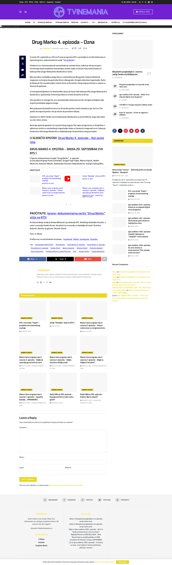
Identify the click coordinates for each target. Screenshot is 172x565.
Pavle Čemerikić (37, 251)
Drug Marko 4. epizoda (96, 245)
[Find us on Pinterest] (152, 2)
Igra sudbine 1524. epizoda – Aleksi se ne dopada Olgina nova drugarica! (139, 207)
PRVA (31, 2)
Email (22, 468)
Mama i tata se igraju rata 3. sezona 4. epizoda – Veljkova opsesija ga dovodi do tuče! (93, 190)
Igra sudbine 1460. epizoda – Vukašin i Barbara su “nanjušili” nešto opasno (140, 234)
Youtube (93, 239)
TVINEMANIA (46, 48)
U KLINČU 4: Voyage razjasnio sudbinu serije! (135, 105)
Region (74, 22)
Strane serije (62, 22)
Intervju (115, 22)
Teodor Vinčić (84, 251)
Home (21, 2)
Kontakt (57, 2)
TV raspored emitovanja (135, 22)
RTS (26, 2)
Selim (114, 277)
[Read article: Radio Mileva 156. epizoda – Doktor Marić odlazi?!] (93, 382)
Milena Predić (82, 248)
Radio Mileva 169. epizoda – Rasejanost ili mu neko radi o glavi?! (62, 397)
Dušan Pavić (55, 248)
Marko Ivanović (68, 248)
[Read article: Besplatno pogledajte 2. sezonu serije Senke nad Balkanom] (132, 54)
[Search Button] (26, 12)
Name (22, 457)
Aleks (114, 272)
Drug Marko (60, 245)
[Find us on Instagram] (140, 2)
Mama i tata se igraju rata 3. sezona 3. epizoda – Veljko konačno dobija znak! (61, 360)
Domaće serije (45, 22)
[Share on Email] (22, 70)
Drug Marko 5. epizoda (39, 248)
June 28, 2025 (133, 226)
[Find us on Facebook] (142, 2)
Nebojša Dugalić (96, 248)
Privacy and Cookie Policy (104, 562)
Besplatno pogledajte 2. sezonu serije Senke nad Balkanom (127, 73)
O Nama (41, 539)
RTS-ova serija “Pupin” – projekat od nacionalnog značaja (51, 178)
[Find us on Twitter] (145, 2)
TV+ (93, 22)
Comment (23, 427)
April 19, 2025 (88, 179)
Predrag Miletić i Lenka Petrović (58, 251)
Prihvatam (122, 562)
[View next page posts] (70, 204)
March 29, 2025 (48, 195)
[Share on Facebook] (22, 58)
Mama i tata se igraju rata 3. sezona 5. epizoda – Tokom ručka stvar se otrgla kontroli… (54, 190)
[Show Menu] (20, 12)
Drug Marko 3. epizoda (76, 245)
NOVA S (42, 2)
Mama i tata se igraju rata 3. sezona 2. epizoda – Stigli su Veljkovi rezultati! (91, 360)
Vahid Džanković (98, 251)
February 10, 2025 (57, 403)
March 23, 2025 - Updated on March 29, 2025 (92, 196)
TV (34, 22)
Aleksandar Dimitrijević (44, 245)
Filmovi (84, 22)
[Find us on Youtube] (149, 2)
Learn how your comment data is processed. (66, 485)
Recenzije (102, 22)
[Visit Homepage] (80, 12)
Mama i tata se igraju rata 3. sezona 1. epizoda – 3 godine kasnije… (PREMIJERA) (31, 397)
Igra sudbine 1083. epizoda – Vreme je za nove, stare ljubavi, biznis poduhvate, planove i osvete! (130, 298)
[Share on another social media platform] (22, 75)
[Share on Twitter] (22, 64)
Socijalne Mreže (41, 546)
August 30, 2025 (48, 183)
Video (66, 48)
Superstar (50, 2)
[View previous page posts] (66, 204)
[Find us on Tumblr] (142, 131)
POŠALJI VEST (144, 12)
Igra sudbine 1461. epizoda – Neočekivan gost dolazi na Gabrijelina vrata (139, 220)
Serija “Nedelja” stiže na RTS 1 (94, 176)
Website (68, 468)
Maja (114, 282)
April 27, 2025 (134, 256)
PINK (36, 2)
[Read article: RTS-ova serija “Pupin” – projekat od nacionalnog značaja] (35, 179)
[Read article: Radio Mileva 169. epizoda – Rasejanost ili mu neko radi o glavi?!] (63, 382)
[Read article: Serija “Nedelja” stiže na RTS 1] (75, 179)
